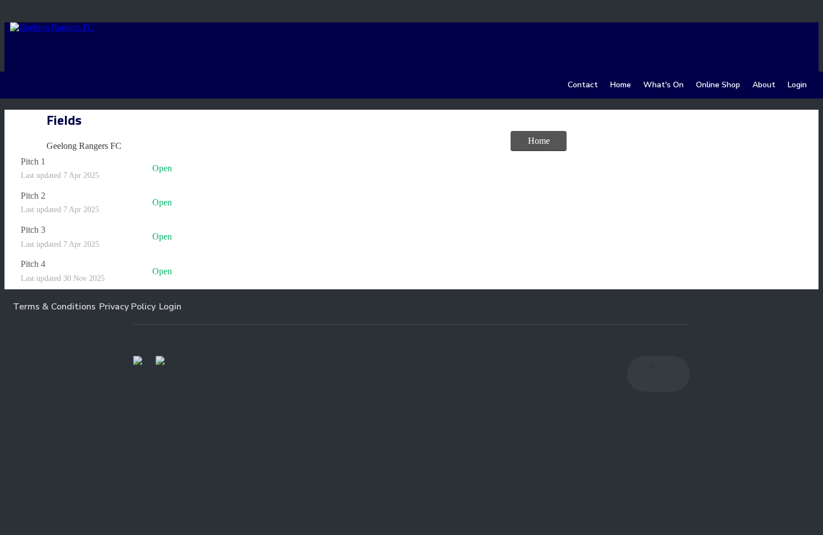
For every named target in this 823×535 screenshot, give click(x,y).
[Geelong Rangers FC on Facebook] (645, 374)
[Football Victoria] (137, 360)
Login (170, 307)
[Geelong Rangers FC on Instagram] (672, 374)
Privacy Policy (127, 307)
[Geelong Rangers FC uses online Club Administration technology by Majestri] (345, 307)
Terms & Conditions (54, 307)
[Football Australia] (160, 360)
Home (539, 141)
